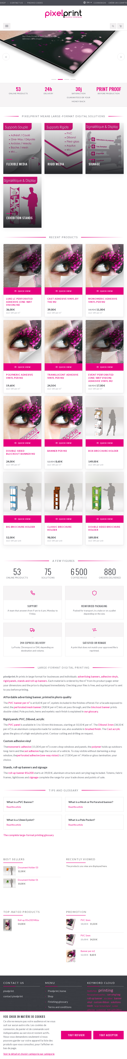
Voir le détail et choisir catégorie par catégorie (29, 1053)
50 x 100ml (108, 998)
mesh (90, 1005)
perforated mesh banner (27, 707)
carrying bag (113, 994)
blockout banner (100, 707)
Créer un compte (117, 3)
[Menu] (6, 26)
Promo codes (35, 3)
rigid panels (9, 680)
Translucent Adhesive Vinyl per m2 (63, 376)
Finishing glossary (58, 1001)
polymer (96, 746)
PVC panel (14, 724)
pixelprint (8, 990)
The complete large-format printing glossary (28, 835)
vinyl (89, 1002)
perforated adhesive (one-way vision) (38, 755)
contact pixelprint (13, 996)
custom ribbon (101, 1002)
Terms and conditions (59, 1007)
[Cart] (120, 26)
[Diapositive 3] (66, 79)
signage (33, 777)
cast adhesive (31, 750)
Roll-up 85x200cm (114, 1010)
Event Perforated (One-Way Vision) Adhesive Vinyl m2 (101, 377)
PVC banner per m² (19, 702)
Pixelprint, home (57, 990)
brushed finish (93, 728)
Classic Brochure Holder (59, 528)
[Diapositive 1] (53, 79)
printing (105, 990)
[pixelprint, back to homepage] (63, 14)
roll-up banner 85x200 (21, 772)
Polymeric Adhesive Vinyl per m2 (19, 376)
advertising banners (89, 676)
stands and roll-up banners (32, 680)
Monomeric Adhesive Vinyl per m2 (102, 300)
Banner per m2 (57, 450)
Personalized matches (96, 995)
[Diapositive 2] (60, 79)
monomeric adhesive (19, 746)
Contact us (16, 3)
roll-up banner (94, 998)
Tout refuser (76, 1035)
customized (101, 1010)
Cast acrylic (113, 728)
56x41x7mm (92, 991)
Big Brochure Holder (20, 526)
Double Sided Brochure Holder (104, 528)
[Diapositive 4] (73, 79)
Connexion (100, 3)
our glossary (91, 711)
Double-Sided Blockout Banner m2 (20, 452)
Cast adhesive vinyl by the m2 (63, 300)
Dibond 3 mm (106, 724)
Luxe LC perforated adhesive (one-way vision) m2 (19, 301)
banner (118, 998)
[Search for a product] (113, 26)
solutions (116, 1002)
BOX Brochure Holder (103, 450)
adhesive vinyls (109, 676)
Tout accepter (108, 1035)
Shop (3, 3)
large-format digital (102, 1006)
